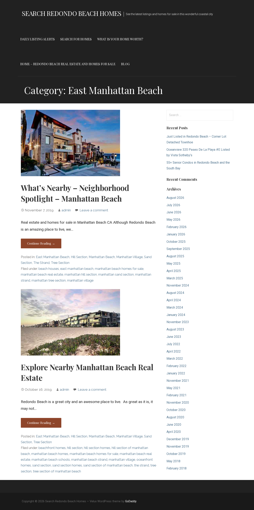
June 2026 (173, 212)
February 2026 (176, 227)
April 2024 (173, 300)
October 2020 (176, 410)
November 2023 (177, 322)
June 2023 (173, 337)
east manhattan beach (76, 269)
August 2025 (175, 256)
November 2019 (177, 446)
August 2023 (175, 329)
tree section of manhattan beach (57, 471)
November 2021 (177, 381)
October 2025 (176, 242)
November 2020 (177, 402)
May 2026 (173, 219)
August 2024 (175, 293)
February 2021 (176, 395)
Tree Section (60, 263)
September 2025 (178, 249)
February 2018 (176, 468)
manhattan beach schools (51, 459)
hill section (75, 448)
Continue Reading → (41, 243)
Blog (125, 64)
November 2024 (177, 285)
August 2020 (175, 417)
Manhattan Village (129, 257)
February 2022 (176, 366)
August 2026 (175, 198)
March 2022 (174, 358)
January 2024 (175, 315)
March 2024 (174, 307)
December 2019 (177, 439)
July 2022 (173, 344)
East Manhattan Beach (52, 257)
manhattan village (80, 280)
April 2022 (173, 351)
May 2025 (173, 263)
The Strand (41, 263)
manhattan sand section (116, 274)
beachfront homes (52, 448)
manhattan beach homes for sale (119, 269)
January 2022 (175, 373)
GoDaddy (131, 501)
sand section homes (67, 465)
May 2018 (173, 461)
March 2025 (174, 278)
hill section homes (97, 448)
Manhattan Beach (102, 257)
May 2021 (173, 388)
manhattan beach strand (89, 459)
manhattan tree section (49, 280)
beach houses (48, 269)
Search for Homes (76, 39)
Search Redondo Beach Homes (71, 13)
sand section (41, 465)
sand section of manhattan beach (108, 465)
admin (66, 210)
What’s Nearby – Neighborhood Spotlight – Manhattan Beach (75, 193)
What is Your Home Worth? (120, 39)
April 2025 (173, 271)
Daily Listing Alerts (37, 39)
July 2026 (173, 205)
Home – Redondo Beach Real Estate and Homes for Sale (67, 64)
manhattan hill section (80, 274)
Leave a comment (94, 210)
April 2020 (173, 432)
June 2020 (173, 424)
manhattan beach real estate (42, 274)
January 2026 (175, 234)
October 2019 (176, 454)
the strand (141, 465)
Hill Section (79, 257)
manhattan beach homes (49, 454)
